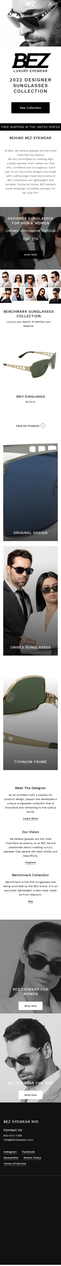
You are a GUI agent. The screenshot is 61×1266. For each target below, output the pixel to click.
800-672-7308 (13, 1135)
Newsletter (11, 1157)
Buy (30, 901)
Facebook (28, 1151)
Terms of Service (15, 1163)
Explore (30, 862)
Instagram (10, 1151)
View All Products (27, 425)
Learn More (30, 818)
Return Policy (32, 1157)
